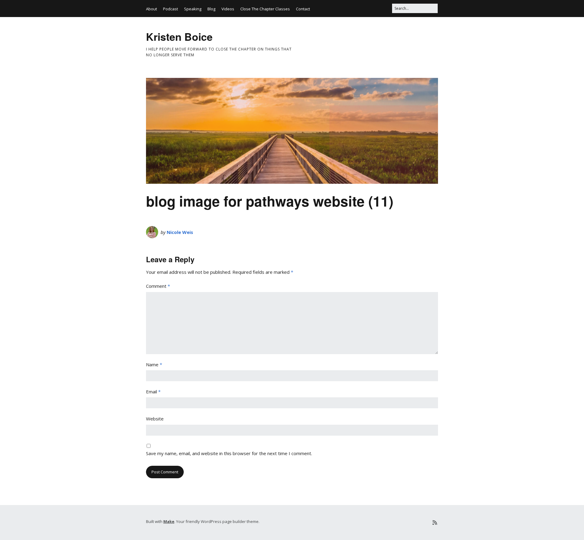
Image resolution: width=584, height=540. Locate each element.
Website (155, 419)
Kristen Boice (179, 36)
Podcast (170, 9)
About (151, 9)
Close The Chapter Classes (265, 9)
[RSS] (435, 522)
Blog (211, 9)
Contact (303, 9)
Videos (227, 9)
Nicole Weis (180, 232)
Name (154, 364)
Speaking (192, 9)
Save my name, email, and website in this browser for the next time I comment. (229, 453)
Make (168, 521)
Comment (158, 286)
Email (153, 391)
